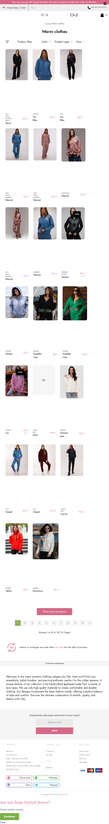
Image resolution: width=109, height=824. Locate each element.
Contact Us (50, 751)
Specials (49, 767)
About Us (9, 751)
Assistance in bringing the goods (18, 762)
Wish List (82, 758)
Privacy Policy (11, 754)
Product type (62, 42)
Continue (9, 816)
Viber (28, 784)
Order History (84, 754)
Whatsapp (53, 777)
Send (55, 730)
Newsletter (83, 762)
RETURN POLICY (12, 769)
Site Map (49, 754)
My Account (83, 751)
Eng (32, 7)
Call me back (24, 777)
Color (44, 42)
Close (2, 822)
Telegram (54, 784)
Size (78, 42)
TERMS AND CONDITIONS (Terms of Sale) (23, 765)
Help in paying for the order (17, 758)
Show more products (54, 612)
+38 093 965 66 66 (98, 7)
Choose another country (11, 809)
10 (82, 622)
